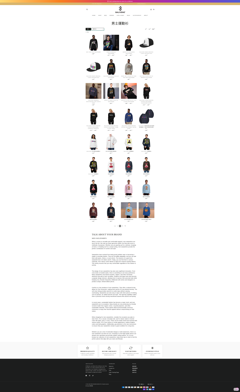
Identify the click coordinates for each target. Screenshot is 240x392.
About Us (111, 366)
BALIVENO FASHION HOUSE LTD (95, 384)
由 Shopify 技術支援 (89, 385)
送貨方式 (134, 372)
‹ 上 (115, 226)
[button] (87, 9)
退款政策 (134, 366)
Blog (110, 374)
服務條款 (134, 370)
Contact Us (111, 368)
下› (125, 226)
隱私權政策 (135, 368)
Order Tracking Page (114, 372)
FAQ (110, 370)
